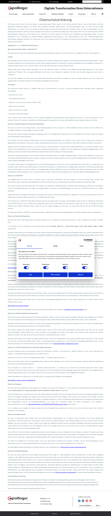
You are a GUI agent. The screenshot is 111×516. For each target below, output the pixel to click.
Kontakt (70, 2)
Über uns (93, 14)
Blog (97, 505)
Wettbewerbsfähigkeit (58, 14)
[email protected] (16, 49)
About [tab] (81, 246)
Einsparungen (82, 14)
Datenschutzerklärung (75, 513)
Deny (30, 274)
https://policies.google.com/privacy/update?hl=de (88, 212)
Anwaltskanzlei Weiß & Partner (37, 488)
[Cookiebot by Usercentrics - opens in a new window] (85, 240)
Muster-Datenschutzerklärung (16, 488)
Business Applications (28, 14)
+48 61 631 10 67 (35, 2)
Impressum (54, 513)
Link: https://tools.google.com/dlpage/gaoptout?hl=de (84, 172)
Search (102, 1)
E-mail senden (55, 2)
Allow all (80, 274)
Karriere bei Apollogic (85, 505)
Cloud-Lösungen (13, 14)
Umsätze (71, 14)
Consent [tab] (29, 246)
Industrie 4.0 (42, 14)
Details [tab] (55, 246)
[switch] (45, 267)
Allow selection (55, 274)
